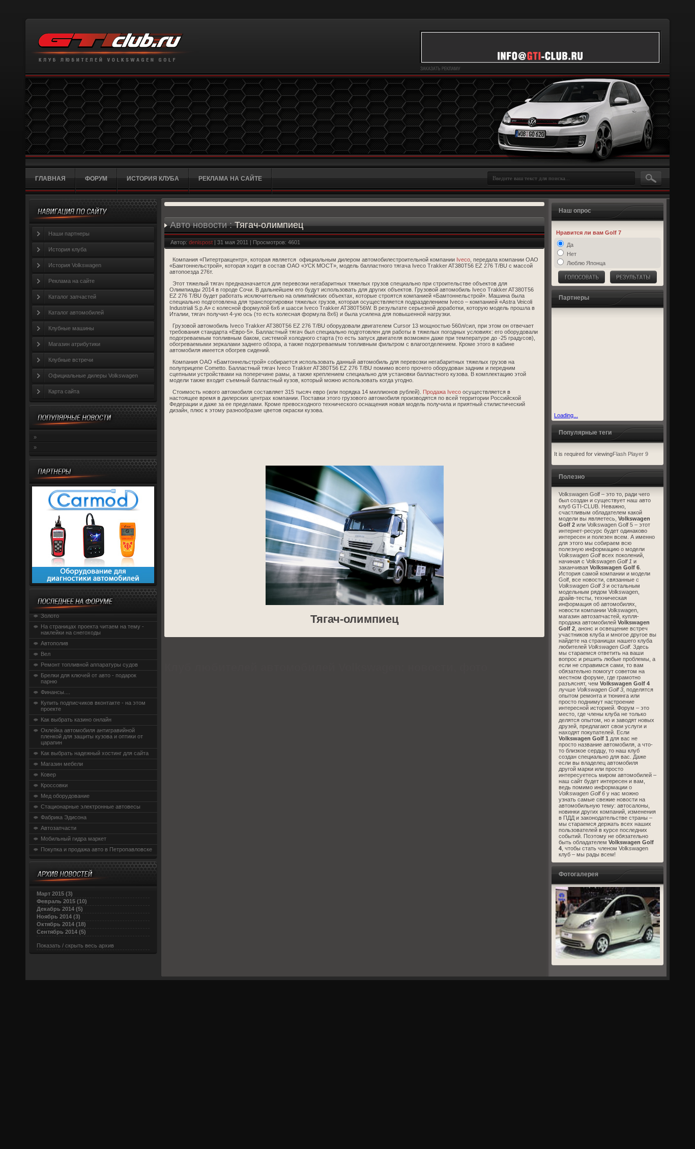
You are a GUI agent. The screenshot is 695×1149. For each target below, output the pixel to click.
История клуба (67, 249)
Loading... (566, 415)
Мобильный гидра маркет (73, 839)
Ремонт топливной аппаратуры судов (89, 665)
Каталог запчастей (72, 297)
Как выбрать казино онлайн (76, 719)
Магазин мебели (62, 764)
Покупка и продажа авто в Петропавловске (96, 849)
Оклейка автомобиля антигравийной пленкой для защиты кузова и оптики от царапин (92, 736)
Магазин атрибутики (74, 344)
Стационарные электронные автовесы (90, 806)
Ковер (48, 774)
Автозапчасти (58, 828)
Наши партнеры (69, 234)
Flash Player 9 (630, 454)
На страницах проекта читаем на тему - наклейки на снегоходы (92, 629)
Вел (45, 654)
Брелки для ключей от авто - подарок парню (88, 678)
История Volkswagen (74, 265)
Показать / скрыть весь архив (75, 945)
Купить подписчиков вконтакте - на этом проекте (93, 706)
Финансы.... (55, 692)
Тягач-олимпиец (269, 225)
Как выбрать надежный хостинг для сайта (95, 753)
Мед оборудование (65, 796)
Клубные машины (71, 328)
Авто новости (198, 225)
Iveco (463, 259)
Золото (50, 616)
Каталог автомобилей (76, 312)
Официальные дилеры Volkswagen (93, 375)
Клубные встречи (70, 360)
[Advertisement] (605, 361)
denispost (201, 242)
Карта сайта (63, 391)
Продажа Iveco (442, 392)
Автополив (54, 643)
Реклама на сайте (71, 281)
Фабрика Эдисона (63, 817)
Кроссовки (54, 785)
